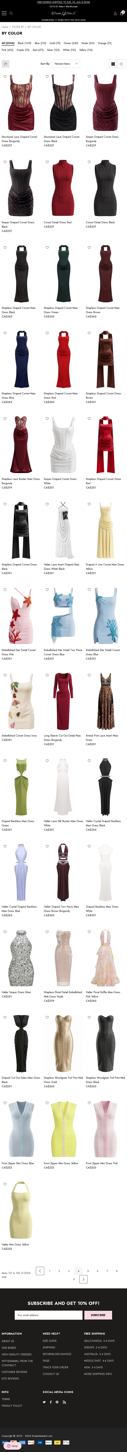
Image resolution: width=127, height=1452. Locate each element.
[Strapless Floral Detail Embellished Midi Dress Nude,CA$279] (63, 958)
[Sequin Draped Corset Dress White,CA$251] (63, 444)
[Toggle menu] (4, 13)
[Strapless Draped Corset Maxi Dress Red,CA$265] (63, 359)
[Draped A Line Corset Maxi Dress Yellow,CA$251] (105, 530)
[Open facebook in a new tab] (50, 1402)
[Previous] (40, 1271)
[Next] (83, 1279)
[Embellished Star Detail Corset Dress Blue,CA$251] (105, 616)
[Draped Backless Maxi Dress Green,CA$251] (21, 787)
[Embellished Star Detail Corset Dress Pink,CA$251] (21, 616)
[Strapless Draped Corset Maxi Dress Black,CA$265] (21, 273)
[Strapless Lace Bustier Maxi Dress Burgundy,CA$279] (21, 444)
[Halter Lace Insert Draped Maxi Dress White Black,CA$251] (63, 530)
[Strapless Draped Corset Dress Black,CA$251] (21, 530)
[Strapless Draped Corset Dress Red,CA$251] (105, 444)
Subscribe (98, 1315)
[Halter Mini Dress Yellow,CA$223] (21, 1210)
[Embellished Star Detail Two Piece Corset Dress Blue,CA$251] (63, 616)
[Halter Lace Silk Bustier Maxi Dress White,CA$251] (63, 787)
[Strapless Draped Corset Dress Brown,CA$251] (105, 359)
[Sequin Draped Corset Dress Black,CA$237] (21, 188)
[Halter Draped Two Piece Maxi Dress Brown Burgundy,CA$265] (63, 872)
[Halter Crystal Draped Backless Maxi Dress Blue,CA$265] (21, 872)
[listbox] (66, 64)
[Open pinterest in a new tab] (58, 1402)
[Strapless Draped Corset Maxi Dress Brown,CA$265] (105, 273)
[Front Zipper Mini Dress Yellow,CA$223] (63, 1129)
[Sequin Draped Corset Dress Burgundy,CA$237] (105, 102)
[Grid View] (113, 64)
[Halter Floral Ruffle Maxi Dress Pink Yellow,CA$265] (105, 958)
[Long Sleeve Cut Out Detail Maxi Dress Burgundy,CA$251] (63, 701)
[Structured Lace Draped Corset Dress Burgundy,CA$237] (21, 102)
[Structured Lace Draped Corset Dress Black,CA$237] (63, 102)
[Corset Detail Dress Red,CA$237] (63, 188)
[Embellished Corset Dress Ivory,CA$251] (21, 701)
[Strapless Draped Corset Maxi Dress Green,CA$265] (63, 273)
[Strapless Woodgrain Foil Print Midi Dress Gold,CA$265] (63, 1043)
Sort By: (45, 63)
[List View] (121, 64)
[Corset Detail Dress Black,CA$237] (105, 188)
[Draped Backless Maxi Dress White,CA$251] (105, 872)
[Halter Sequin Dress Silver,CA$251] (21, 958)
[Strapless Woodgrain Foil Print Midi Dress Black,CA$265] (105, 1043)
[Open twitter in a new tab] (45, 1402)
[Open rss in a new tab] (65, 1402)
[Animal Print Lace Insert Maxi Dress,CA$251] (105, 701)
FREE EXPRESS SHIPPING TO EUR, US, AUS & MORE (63, 2)
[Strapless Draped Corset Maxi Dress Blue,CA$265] (21, 359)
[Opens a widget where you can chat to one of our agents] (12, 1446)
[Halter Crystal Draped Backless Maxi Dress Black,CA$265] (105, 787)
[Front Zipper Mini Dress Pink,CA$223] (105, 1129)
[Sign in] (115, 13)
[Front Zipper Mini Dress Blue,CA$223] (21, 1129)
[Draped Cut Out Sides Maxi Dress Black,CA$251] (21, 1043)
